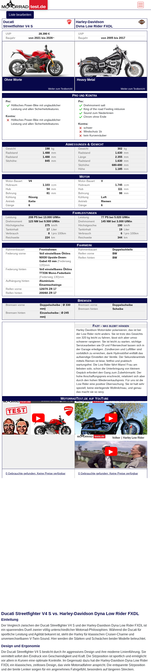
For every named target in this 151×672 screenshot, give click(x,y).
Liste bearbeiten (20, 14)
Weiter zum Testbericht (60, 88)
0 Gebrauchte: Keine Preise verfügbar (35, 473)
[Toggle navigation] (140, 5)
